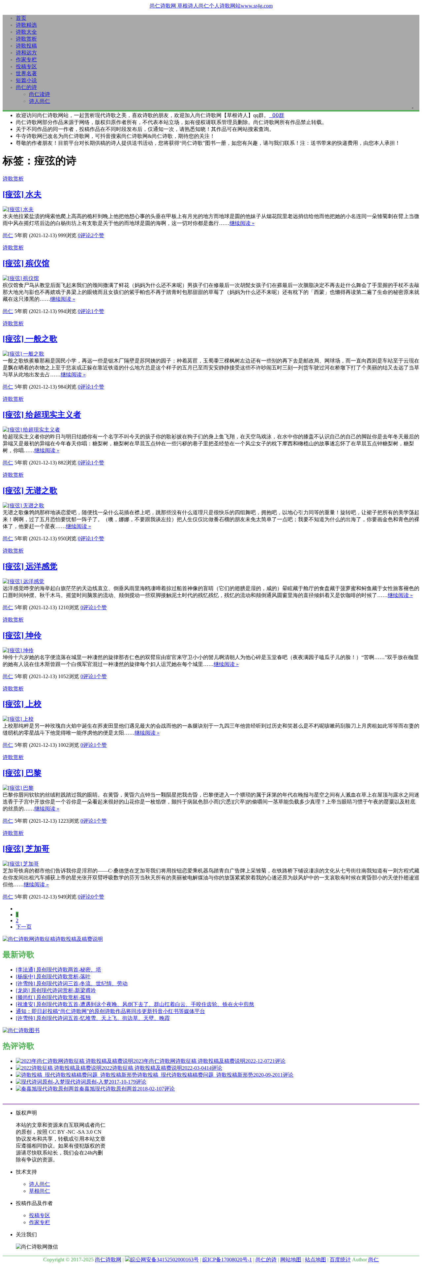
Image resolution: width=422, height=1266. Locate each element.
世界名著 (26, 73)
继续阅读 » (242, 223)
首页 (21, 18)
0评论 (84, 235)
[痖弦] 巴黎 (22, 773)
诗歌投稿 (26, 45)
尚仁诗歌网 (108, 1259)
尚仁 (8, 235)
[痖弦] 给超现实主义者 (42, 414)
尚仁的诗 (26, 87)
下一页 (24, 927)
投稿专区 (26, 66)
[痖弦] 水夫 (22, 194)
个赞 (97, 235)
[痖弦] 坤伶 (22, 635)
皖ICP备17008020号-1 (227, 1259)
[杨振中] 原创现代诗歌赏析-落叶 (53, 976)
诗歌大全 (26, 32)
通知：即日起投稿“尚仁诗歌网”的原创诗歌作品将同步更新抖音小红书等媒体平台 (110, 1011)
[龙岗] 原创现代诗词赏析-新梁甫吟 (56, 990)
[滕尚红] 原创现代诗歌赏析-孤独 (53, 997)
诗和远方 (26, 52)
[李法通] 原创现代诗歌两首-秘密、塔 (58, 969)
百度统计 (340, 1259)
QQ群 (276, 115)
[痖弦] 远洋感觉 (30, 566)
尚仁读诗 (39, 94)
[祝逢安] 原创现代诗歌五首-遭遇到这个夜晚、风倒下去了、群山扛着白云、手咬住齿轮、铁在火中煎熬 (135, 1004)
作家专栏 (26, 59)
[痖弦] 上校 (22, 704)
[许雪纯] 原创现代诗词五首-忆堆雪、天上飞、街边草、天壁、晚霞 (93, 1018)
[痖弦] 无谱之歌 (30, 490)
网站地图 (290, 1259)
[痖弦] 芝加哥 (26, 848)
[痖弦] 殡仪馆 (26, 263)
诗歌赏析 (26, 39)
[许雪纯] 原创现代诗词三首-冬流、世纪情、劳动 (72, 983)
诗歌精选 (26, 25)
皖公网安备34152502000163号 (164, 1259)
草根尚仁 (39, 1191)
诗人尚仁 (39, 101)
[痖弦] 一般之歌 (30, 338)
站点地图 (315, 1259)
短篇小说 (26, 80)
